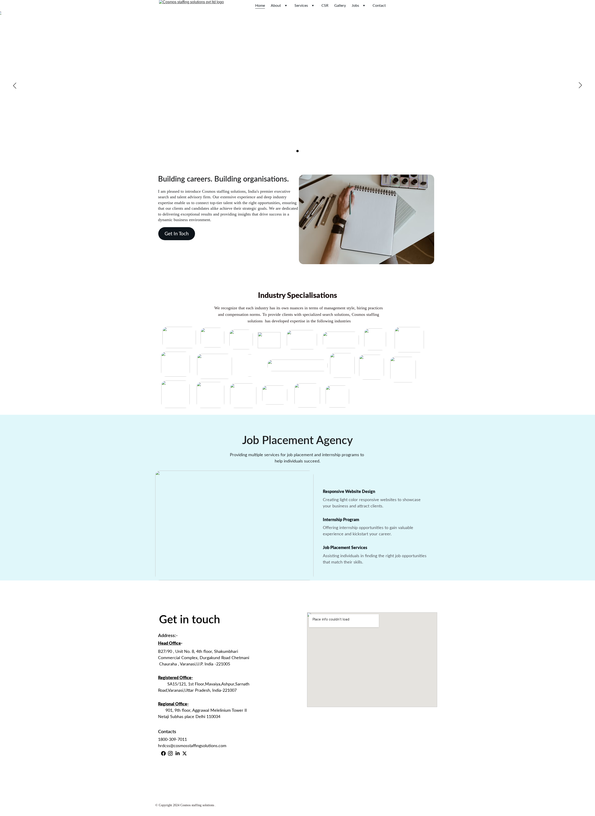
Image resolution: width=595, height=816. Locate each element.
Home (260, 5)
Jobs (355, 5)
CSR (324, 5)
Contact (379, 5)
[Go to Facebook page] (163, 753)
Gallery (340, 5)
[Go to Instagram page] (170, 753)
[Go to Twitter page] (184, 753)
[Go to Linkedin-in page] (177, 753)
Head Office (169, 643)
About (276, 5)
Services (301, 5)
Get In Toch (177, 233)
